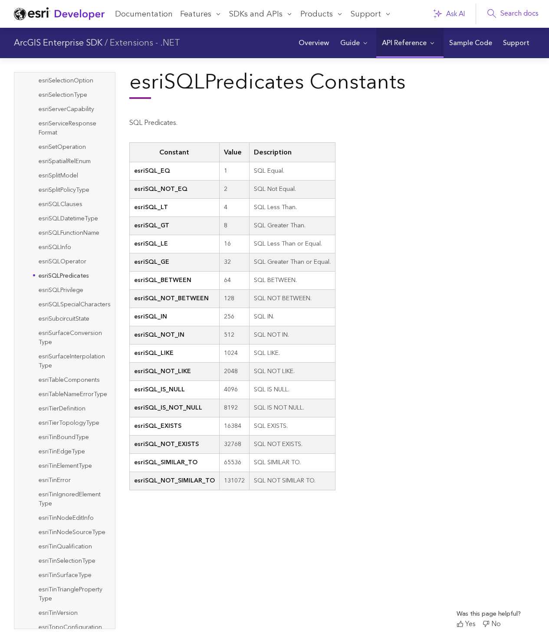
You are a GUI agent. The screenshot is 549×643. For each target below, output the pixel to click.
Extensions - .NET (145, 43)
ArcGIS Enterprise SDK (58, 42)
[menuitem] (314, 43)
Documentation (144, 14)
